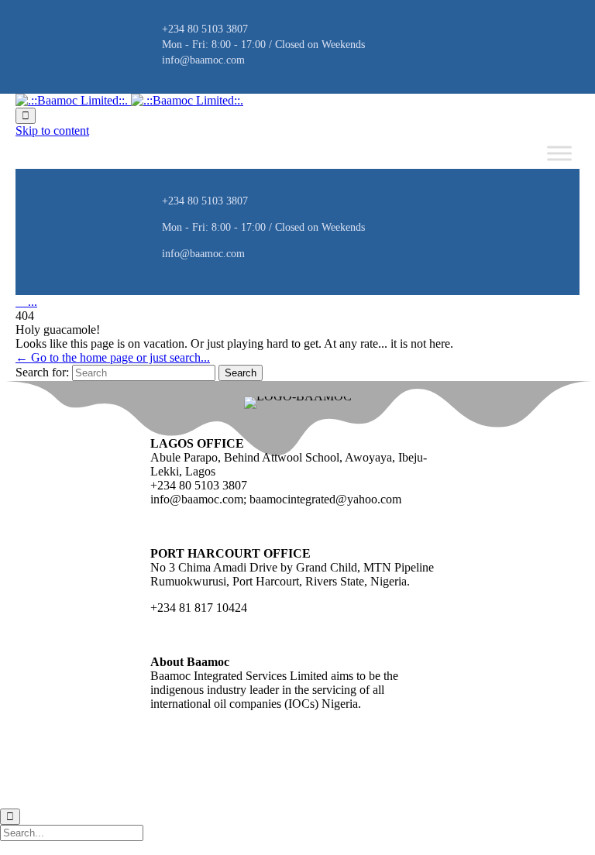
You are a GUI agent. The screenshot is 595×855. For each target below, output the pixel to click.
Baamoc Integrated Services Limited (114, 774)
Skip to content (52, 130)
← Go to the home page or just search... (112, 357)
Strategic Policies (215, 774)
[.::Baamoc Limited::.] (129, 100)
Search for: (42, 372)
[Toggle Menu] (559, 153)
